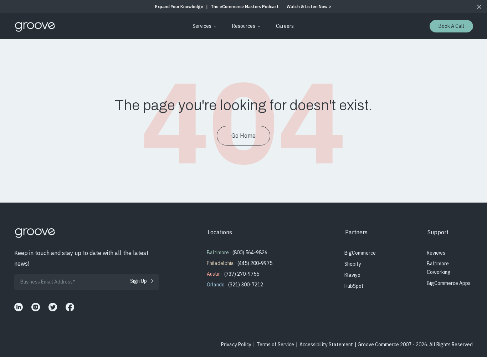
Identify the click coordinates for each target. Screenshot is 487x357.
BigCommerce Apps (449, 283)
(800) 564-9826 (249, 252)
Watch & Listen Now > (309, 6)
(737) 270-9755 (241, 274)
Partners (356, 232)
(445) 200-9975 (254, 263)
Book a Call (451, 26)
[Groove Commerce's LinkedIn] (18, 307)
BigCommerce (360, 253)
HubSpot (354, 286)
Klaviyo (352, 275)
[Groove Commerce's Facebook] (70, 307)
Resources (243, 26)
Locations (219, 232)
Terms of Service (275, 344)
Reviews (436, 253)
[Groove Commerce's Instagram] (35, 307)
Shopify (352, 264)
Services (202, 26)
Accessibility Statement (326, 344)
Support (437, 232)
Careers (285, 26)
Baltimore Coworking (439, 267)
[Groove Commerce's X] (52, 307)
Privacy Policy (236, 344)
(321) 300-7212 (245, 284)
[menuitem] (203, 26)
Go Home (243, 135)
